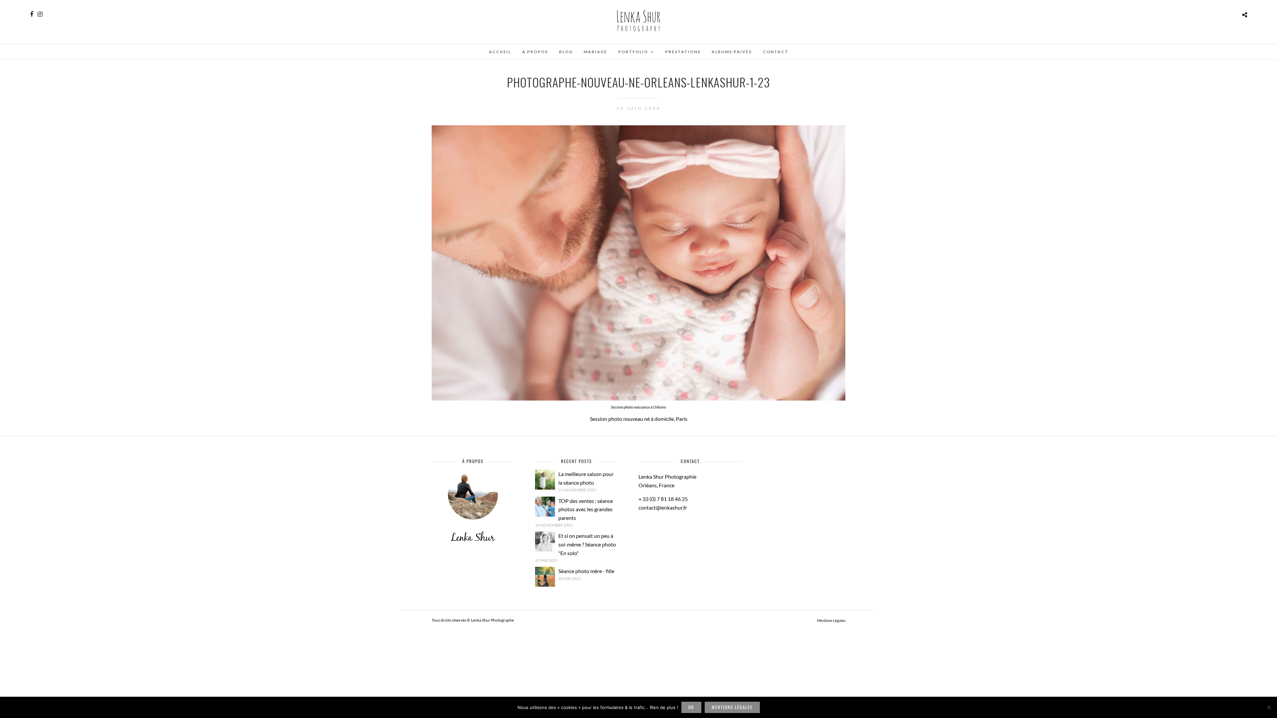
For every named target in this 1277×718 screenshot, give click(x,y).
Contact (775, 51)
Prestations (683, 51)
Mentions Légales (831, 620)
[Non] (1268, 707)
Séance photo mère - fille (586, 571)
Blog (566, 51)
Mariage (595, 51)
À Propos (535, 51)
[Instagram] (40, 14)
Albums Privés (732, 51)
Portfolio (633, 51)
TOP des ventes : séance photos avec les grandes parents (585, 509)
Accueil (500, 51)
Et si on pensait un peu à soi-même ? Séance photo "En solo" (587, 544)
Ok (691, 707)
